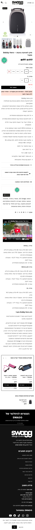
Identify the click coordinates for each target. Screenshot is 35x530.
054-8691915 (22, 505)
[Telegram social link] (15, 212)
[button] (31, 22)
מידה (30, 76)
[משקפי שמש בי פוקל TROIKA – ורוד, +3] (10, 367)
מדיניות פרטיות (28, 475)
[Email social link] (24, 212)
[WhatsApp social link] (18, 212)
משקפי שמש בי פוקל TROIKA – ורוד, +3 (10, 376)
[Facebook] (14, 515)
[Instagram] (27, 515)
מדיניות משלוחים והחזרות (25, 468)
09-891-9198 (27, 502)
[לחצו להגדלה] (30, 35)
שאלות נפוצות (28, 465)
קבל (14, 527)
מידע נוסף (21, 527)
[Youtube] (10, 515)
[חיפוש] (5, 2)
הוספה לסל (13, 87)
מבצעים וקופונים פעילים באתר (19, 165)
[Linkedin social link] (20, 212)
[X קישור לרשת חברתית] (26, 212)
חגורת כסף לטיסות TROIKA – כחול (26, 376)
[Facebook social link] (28, 212)
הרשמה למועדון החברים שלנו (24, 458)
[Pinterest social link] (22, 212)
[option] (17, 36)
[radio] (31, 71)
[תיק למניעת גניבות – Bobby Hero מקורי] (30, 402)
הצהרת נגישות (28, 462)
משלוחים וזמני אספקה (22, 182)
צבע (31, 68)
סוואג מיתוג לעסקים (27, 455)
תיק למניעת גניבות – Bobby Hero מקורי (23, 402)
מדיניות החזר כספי (27, 471)
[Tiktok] (19, 515)
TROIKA (29, 379)
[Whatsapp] (23, 515)
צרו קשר (30, 481)
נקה (29, 84)
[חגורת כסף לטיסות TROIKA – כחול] (25, 367)
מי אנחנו (30, 478)
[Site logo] (17, 3)
